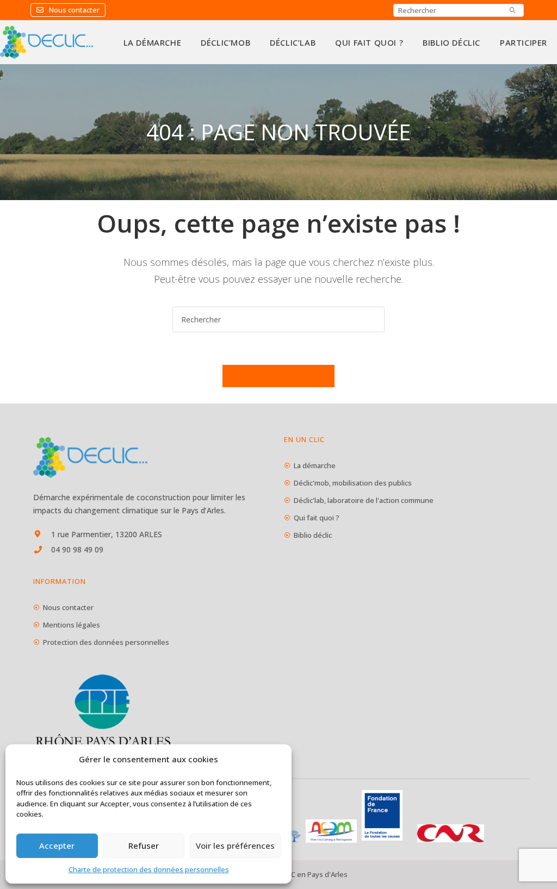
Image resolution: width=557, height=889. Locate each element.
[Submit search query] (513, 10)
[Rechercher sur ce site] (278, 318)
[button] (68, 10)
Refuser (143, 845)
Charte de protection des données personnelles (149, 869)
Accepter (57, 845)
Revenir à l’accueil (279, 376)
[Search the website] (458, 9)
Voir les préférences (235, 845)
